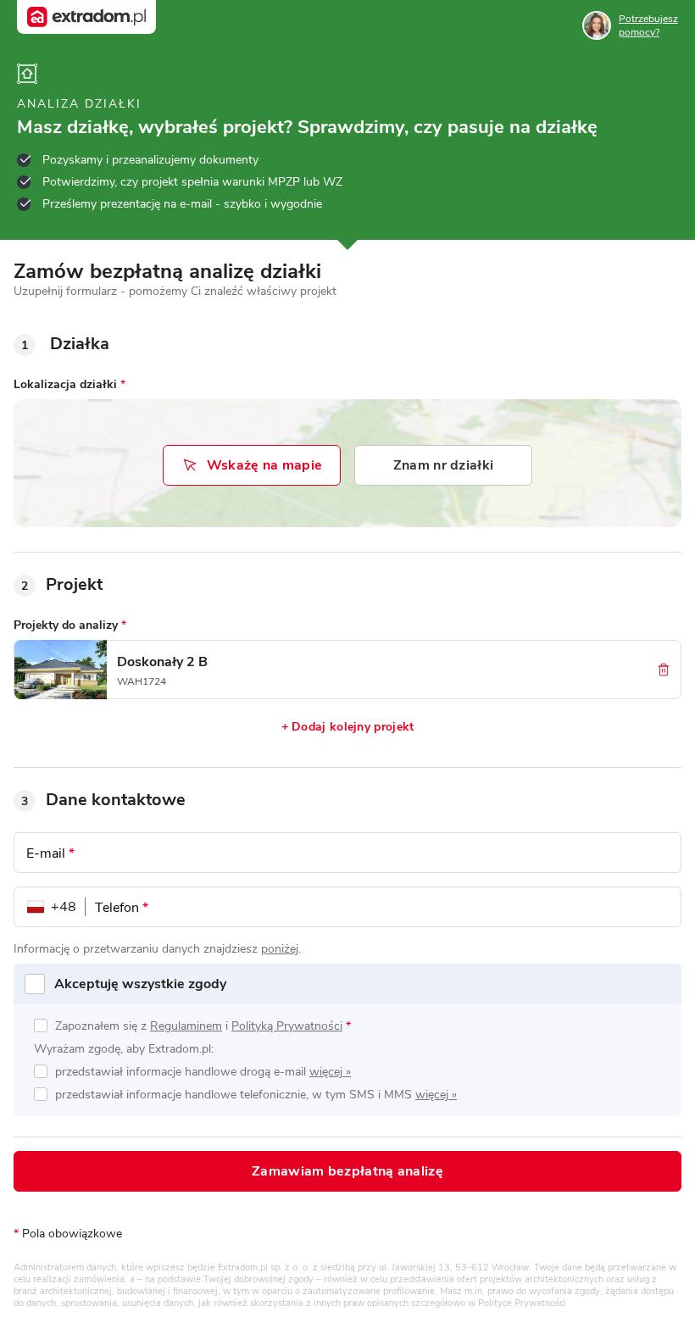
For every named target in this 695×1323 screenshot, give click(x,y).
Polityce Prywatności (522, 1303)
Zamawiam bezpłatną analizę (347, 1171)
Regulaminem (186, 1026)
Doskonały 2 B (162, 662)
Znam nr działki (443, 465)
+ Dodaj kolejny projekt (347, 727)
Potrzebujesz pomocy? (648, 25)
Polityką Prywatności (286, 1026)
